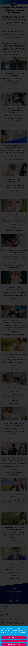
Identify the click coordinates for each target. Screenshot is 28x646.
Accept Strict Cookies (14, 641)
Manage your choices (14, 644)
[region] (14, 636)
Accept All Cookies (14, 637)
